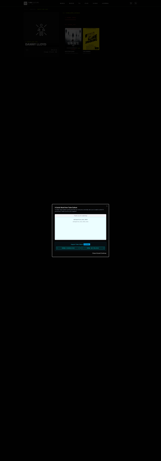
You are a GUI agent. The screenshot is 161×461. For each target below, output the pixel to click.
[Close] (107, 206)
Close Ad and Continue (99, 253)
